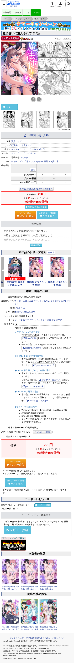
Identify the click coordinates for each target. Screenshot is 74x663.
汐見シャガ (16, 141)
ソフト (26, 12)
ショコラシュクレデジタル (23, 153)
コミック (36, 12)
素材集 (18, 12)
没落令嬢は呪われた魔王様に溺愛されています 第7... (10, 589)
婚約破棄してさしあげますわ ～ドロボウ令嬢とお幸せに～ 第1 (29, 629)
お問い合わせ (58, 638)
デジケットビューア (51, 380)
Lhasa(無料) (30, 338)
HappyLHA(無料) (33, 348)
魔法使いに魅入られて (21, 145)
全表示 (51, 252)
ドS (50, 161)
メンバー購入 (27, 214)
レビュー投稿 (44, 505)
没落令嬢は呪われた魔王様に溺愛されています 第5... (48, 589)
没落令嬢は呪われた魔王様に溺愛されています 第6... (29, 589)
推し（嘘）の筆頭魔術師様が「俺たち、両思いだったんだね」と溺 (10, 629)
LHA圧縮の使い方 (36, 135)
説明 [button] (33, 169)
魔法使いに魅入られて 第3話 (21, 33)
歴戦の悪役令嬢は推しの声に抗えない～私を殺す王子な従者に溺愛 (48, 629)
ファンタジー (37, 161)
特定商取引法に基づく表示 (38, 638)
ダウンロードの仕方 (45, 365)
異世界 (55, 161)
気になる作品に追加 (37, 207)
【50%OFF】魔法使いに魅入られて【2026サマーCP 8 (15, 285)
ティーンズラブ (18, 161)
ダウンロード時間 (42, 432)
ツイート (10, 107)
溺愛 (46, 161)
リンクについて (16, 638)
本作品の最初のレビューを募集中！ (36, 188)
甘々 (28, 161)
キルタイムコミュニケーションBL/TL (28, 149)
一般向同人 (8, 12)
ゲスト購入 (47, 214)
